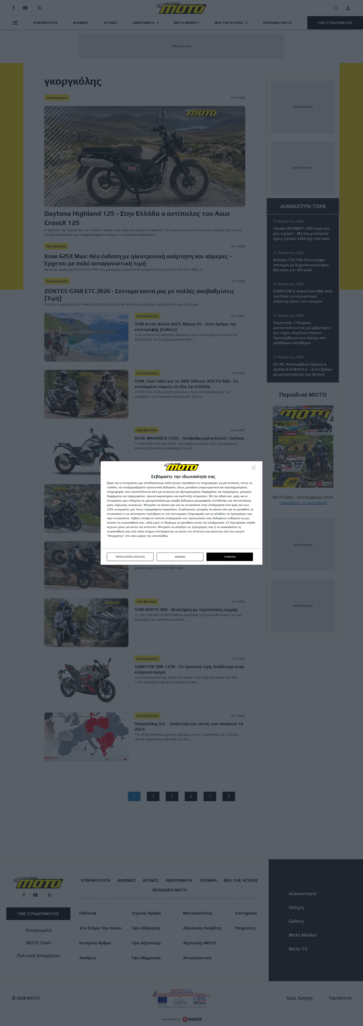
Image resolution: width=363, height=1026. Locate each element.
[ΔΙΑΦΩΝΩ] (254, 468)
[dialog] (181, 513)
